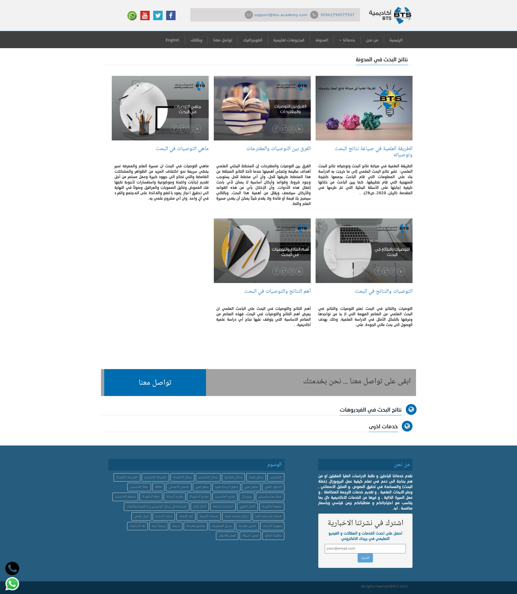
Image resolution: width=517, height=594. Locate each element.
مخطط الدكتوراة (272, 507)
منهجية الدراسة (272, 526)
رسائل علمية (256, 477)
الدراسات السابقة (223, 507)
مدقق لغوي (201, 487)
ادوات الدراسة (163, 516)
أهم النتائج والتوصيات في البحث (277, 291)
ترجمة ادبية (159, 526)
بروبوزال (247, 497)
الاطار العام (199, 507)
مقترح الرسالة (174, 497)
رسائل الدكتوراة (182, 477)
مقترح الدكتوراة (199, 497)
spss (158, 487)
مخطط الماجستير (125, 497)
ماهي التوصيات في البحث (182, 149)
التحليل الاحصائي (179, 487)
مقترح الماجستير (225, 497)
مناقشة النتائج (273, 536)
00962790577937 (338, 15)
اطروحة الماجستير (155, 477)
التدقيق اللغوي (273, 487)
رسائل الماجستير (208, 477)
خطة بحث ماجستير (270, 497)
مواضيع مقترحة (195, 526)
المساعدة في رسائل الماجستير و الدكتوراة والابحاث (157, 507)
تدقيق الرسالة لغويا (226, 487)
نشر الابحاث (186, 516)
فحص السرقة (250, 536)
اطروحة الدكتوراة (127, 477)
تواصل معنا (222, 39)
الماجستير (276, 477)
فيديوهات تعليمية (289, 39)
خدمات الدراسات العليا (268, 516)
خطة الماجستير (139, 487)
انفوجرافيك (252, 39)
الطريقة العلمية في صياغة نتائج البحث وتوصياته (374, 152)
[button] (155, 382)
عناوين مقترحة (247, 526)
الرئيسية (396, 39)
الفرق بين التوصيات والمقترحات (278, 149)
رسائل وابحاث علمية (237, 516)
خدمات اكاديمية (209, 516)
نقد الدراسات (137, 526)
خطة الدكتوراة (151, 497)
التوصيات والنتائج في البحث (384, 291)
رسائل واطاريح (233, 477)
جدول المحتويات (222, 526)
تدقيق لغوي (251, 487)
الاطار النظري (247, 507)
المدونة (322, 39)
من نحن (372, 39)
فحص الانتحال (227, 536)
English (172, 39)
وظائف (196, 39)
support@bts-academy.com (281, 15)
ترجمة (176, 526)
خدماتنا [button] (348, 39)
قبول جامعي (141, 516)
